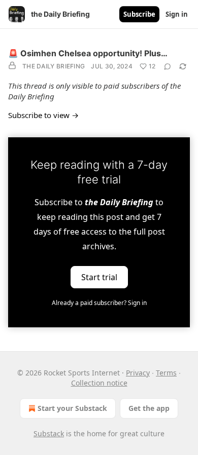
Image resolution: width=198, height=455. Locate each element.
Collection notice (99, 383)
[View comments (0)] (167, 66)
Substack (49, 433)
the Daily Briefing (53, 66)
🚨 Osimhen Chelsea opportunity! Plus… (88, 53)
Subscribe (139, 14)
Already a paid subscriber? (99, 302)
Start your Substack (72, 408)
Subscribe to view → (43, 115)
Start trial (99, 277)
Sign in (177, 14)
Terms (166, 372)
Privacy (138, 372)
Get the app (149, 408)
